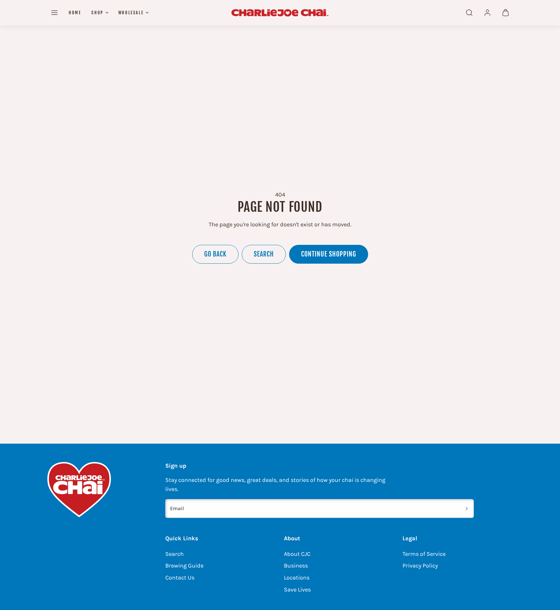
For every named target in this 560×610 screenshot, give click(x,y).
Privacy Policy (420, 565)
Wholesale (131, 12)
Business (296, 565)
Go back (215, 254)
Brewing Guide (184, 565)
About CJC (297, 553)
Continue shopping (328, 254)
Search (174, 553)
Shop (97, 12)
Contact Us (179, 577)
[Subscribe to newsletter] (467, 508)
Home (75, 12)
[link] (487, 12)
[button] (54, 12)
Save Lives (297, 589)
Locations (296, 577)
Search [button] (264, 254)
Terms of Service (424, 553)
